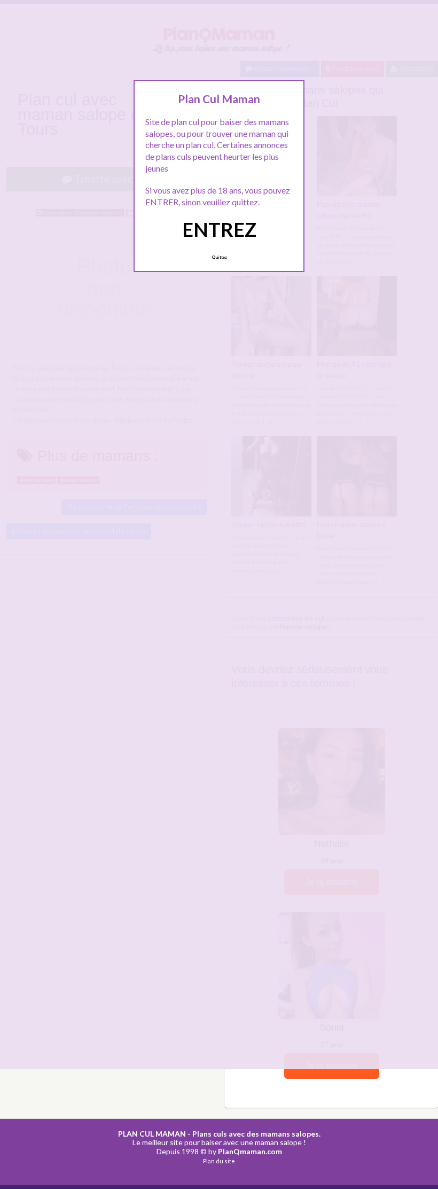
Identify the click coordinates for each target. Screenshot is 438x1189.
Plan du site (219, 1160)
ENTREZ (219, 229)
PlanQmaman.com (250, 1151)
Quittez (219, 257)
